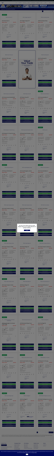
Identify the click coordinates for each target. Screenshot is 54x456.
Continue (27, 230)
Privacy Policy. (34, 452)
